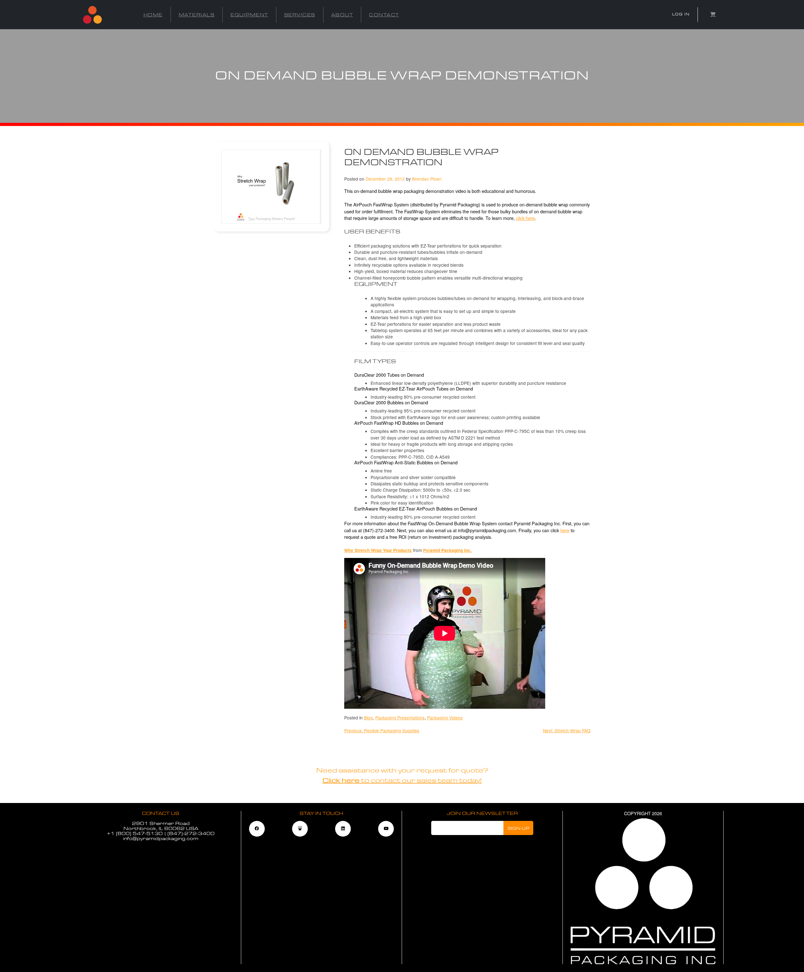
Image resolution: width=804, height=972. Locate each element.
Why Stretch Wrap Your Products (378, 550)
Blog (368, 717)
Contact (384, 14)
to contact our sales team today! (402, 780)
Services (299, 14)
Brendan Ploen (427, 179)
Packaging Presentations (400, 717)
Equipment (249, 14)
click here (525, 218)
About (342, 14)
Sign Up (519, 828)
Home (153, 14)
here (564, 530)
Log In (681, 14)
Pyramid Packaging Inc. (447, 550)
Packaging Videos (445, 717)
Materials (197, 14)
